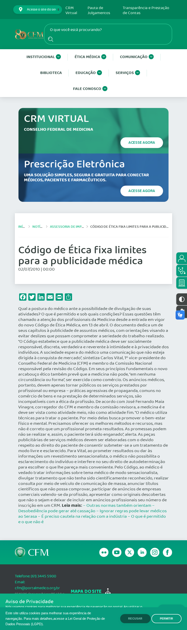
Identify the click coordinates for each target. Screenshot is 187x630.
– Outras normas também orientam (117, 505)
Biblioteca (51, 73)
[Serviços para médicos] (181, 271)
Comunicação (134, 57)
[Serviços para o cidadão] (181, 258)
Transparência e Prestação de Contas (146, 10)
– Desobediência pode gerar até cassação (86, 508)
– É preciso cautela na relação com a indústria (82, 516)
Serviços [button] (125, 73)
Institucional (40, 57)
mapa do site (86, 592)
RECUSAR (135, 618)
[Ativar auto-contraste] (181, 299)
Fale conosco (87, 89)
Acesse (141, 142)
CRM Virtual (71, 10)
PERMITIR (166, 618)
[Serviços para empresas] (181, 283)
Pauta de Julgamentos (99, 10)
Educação (85, 73)
